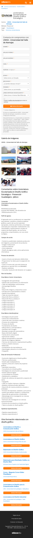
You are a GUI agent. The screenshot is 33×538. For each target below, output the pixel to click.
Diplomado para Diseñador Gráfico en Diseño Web (16, 461)
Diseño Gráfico (21, 6)
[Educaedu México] (6, 2)
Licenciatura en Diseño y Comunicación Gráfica (12, 428)
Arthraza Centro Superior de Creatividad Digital (16, 464)
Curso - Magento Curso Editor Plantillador (13, 473)
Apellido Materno (8, 58)
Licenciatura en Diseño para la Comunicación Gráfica (13, 485)
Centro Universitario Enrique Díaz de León (14, 441)
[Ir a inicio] (2, 6)
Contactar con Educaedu (16, 522)
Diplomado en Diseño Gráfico (13, 449)
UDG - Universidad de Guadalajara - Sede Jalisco (16, 489)
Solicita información (17, 106)
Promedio (6, 87)
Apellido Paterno (8, 52)
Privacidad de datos (17, 518)
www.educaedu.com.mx (20, 528)
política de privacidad (14, 100)
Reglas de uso (16, 515)
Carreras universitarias (10, 6)
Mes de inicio (6, 81)
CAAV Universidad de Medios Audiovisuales (15, 452)
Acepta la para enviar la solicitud (15, 101)
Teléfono (8, 69)
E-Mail (5, 64)
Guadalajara (4, 8)
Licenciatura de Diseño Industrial (14, 497)
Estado (5, 75)
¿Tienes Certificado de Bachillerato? (13, 92)
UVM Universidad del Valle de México (13, 431)
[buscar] (25, 3)
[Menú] (30, 3)
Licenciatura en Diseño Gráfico (14, 439)
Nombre (5, 46)
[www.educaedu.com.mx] (16, 532)
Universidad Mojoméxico (10, 476)
